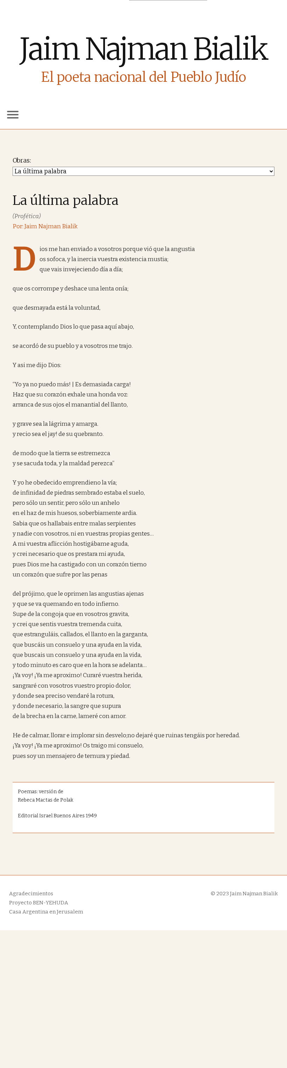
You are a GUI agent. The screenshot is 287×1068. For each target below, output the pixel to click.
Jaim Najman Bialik (143, 49)
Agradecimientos (31, 893)
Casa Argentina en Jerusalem (46, 912)
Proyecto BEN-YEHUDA (38, 902)
